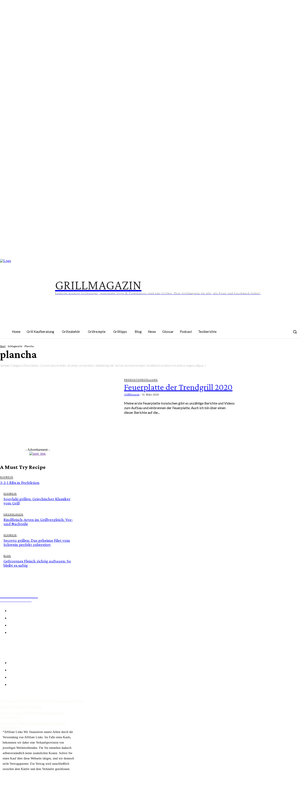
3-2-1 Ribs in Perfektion (19, 482)
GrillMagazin (131, 394)
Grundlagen (13, 514)
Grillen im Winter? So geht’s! (21, 707)
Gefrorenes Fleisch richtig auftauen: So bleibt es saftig (37, 563)
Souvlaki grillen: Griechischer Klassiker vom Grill (37, 501)
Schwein (6, 477)
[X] (14, 644)
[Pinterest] (266, 348)
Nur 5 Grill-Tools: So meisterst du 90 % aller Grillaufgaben (33, 725)
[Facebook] (239, 348)
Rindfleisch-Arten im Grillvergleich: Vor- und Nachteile (38, 521)
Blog (7, 555)
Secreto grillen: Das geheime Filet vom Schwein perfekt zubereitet (37, 542)
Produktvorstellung (141, 379)
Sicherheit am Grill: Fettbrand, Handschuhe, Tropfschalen (32, 715)
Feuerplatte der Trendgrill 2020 (178, 387)
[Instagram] (253, 348)
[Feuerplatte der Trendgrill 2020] (58, 411)
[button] (295, 332)
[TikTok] (280, 348)
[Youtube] (294, 348)
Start (3, 346)
